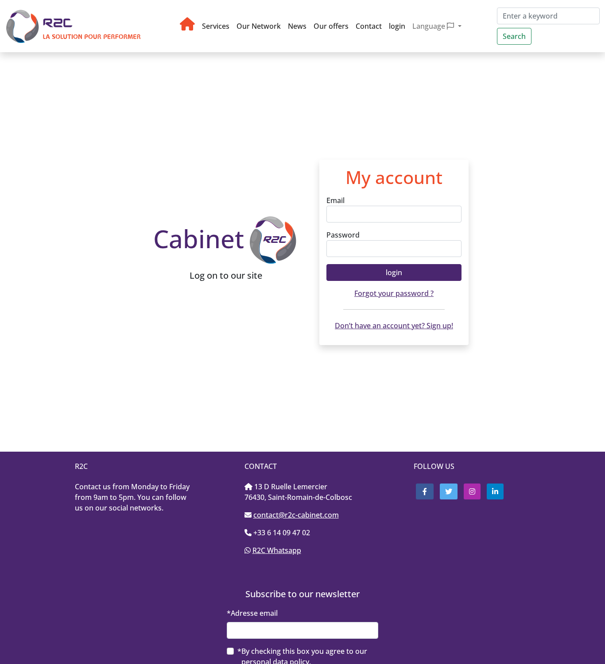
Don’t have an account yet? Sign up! (394, 325)
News (297, 26)
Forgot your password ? (394, 293)
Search (514, 36)
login (397, 26)
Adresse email (254, 613)
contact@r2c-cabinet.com (296, 515)
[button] (424, 491)
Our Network (259, 26)
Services (215, 26)
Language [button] (429, 26)
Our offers (331, 26)
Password (343, 235)
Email (335, 200)
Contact (369, 26)
